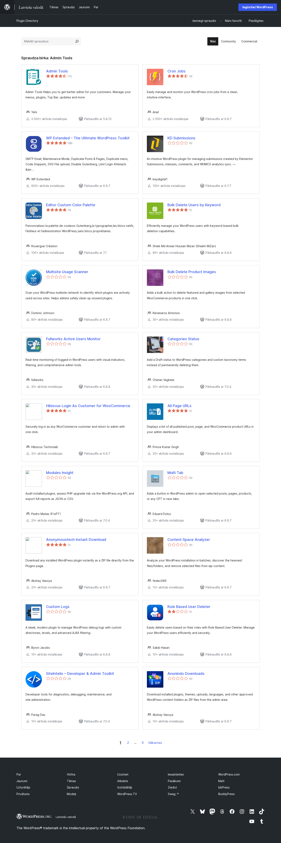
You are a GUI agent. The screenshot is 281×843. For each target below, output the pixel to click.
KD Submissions (181, 138)
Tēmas (71, 781)
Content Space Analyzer (188, 539)
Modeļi (71, 794)
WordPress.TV (127, 794)
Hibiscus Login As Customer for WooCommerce (88, 406)
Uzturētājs (23, 787)
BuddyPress (226, 794)
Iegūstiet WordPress (257, 7)
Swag (173, 794)
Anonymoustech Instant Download (76, 539)
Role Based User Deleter (188, 606)
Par (18, 774)
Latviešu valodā (66, 817)
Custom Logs (58, 606)
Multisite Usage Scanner (67, 272)
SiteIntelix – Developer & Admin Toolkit (80, 673)
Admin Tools (57, 71)
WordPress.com (229, 774)
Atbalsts (122, 781)
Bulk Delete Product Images (191, 272)
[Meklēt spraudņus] (77, 41)
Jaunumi (21, 781)
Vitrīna (71, 774)
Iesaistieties (176, 774)
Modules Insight (59, 472)
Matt (221, 781)
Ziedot (172, 787)
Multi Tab (175, 472)
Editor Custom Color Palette (70, 205)
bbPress (224, 787)
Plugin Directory (27, 20)
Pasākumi (174, 781)
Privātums (23, 794)
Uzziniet (122, 774)
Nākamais (155, 742)
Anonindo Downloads (185, 673)
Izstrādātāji (124, 787)
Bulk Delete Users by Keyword (194, 205)
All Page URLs (179, 406)
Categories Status (183, 339)
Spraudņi (73, 787)
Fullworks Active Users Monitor (73, 339)
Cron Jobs (176, 71)
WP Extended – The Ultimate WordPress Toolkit (88, 138)
